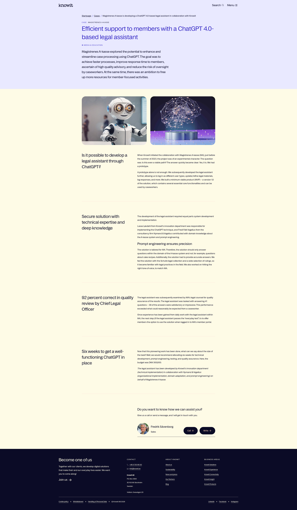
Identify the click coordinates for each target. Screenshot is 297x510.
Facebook (222, 501)
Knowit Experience (211, 469)
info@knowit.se (134, 469)
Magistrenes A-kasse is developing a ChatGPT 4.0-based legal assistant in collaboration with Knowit (149, 16)
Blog (167, 484)
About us (169, 465)
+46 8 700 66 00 (135, 465)
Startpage (86, 16)
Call (189, 431)
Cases (97, 16)
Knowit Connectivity (211, 474)
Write (205, 431)
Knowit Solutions (210, 465)
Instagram (234, 501)
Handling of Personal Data (97, 501)
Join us (63, 479)
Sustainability (170, 469)
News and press (171, 474)
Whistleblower (78, 501)
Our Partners (170, 479)
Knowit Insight (209, 479)
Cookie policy (63, 501)
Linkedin (211, 501)
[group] (218, 5)
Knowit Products (210, 484)
